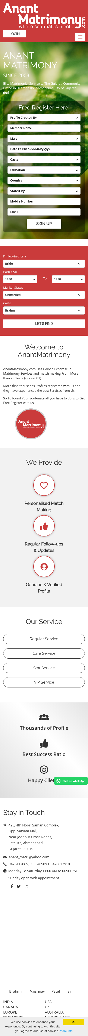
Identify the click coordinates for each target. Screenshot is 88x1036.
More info (66, 1031)
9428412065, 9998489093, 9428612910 (39, 864)
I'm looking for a (14, 256)
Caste (7, 303)
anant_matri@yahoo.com (29, 857)
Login (15, 34)
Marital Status (13, 287)
